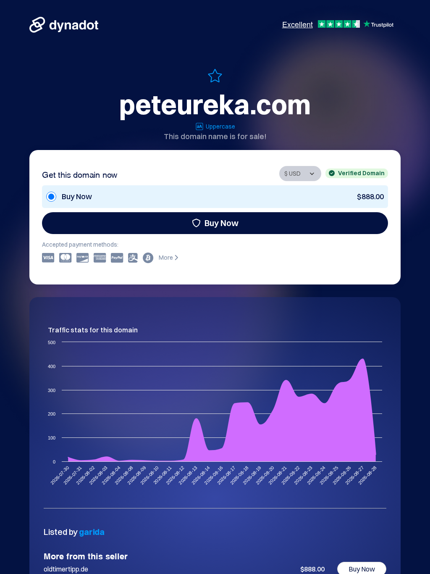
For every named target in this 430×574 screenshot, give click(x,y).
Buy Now (222, 223)
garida (92, 532)
